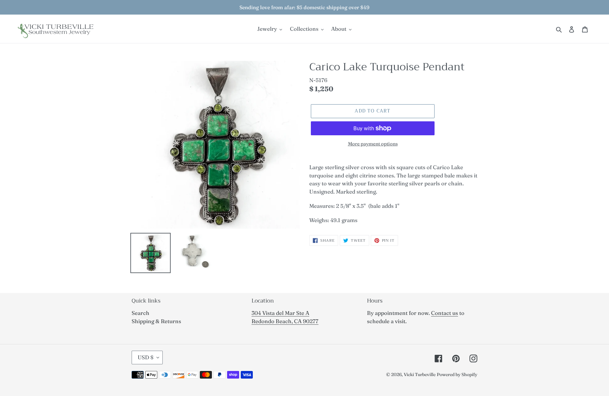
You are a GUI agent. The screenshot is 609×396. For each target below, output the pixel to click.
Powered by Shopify (457, 374)
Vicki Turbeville (419, 374)
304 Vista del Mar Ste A (280, 313)
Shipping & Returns (156, 321)
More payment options (373, 144)
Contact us (444, 313)
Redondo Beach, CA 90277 (285, 321)
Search (140, 313)
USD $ (146, 357)
